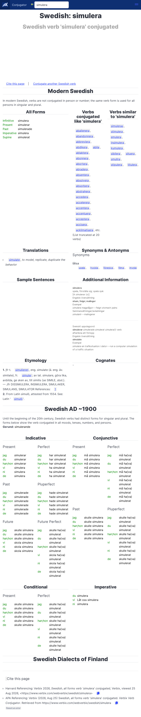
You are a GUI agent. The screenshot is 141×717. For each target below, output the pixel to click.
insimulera (117, 142)
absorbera (82, 186)
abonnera (82, 158)
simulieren (21, 370)
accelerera (83, 202)
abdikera (81, 147)
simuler (26, 375)
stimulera (117, 131)
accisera (81, 224)
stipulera (116, 164)
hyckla (94, 267)
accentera (82, 208)
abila (96, 147)
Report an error (13, 708)
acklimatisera (84, 230)
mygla (133, 267)
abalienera (82, 130)
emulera (116, 137)
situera (130, 153)
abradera (82, 169)
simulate (14, 259)
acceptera (82, 219)
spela (82, 267)
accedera (82, 197)
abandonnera (84, 136)
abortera (81, 163)
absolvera (82, 180)
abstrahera (83, 191)
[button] (136, 4)
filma (121, 267)
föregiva (108, 267)
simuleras (117, 126)
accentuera (83, 213)
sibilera (115, 153)
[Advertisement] (70, 54)
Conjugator (19, 5)
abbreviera (83, 141)
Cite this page (15, 83)
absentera (82, 175)
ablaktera (82, 152)
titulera (132, 164)
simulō (18, 399)
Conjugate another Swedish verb (54, 83)
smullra (115, 159)
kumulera (117, 148)
